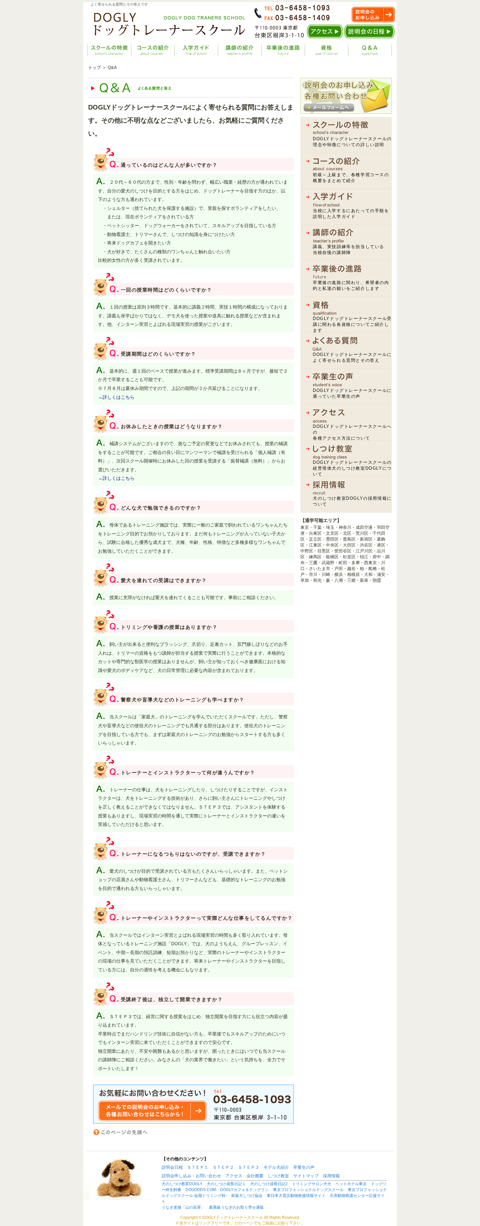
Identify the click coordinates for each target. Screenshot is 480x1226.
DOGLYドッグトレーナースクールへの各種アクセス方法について (352, 432)
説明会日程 (172, 1167)
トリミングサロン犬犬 (311, 1184)
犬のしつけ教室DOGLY (182, 1184)
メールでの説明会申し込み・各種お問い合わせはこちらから (193, 1104)
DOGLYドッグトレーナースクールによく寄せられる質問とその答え (352, 357)
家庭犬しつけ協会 (247, 1195)
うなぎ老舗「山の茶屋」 (183, 1207)
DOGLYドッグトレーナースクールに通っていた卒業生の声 (352, 393)
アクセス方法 (325, 31)
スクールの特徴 (105, 50)
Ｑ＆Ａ (364, 50)
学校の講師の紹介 (235, 50)
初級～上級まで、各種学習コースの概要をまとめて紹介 (351, 177)
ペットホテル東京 (351, 1184)
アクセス (233, 1175)
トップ (94, 67)
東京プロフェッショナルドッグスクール (308, 1189)
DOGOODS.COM (200, 1189)
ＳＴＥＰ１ (197, 1167)
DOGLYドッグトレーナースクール (165, 23)
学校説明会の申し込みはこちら (373, 14)
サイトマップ (306, 1175)
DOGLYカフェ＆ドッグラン (244, 1189)
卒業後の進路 (278, 50)
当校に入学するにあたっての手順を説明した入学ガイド (351, 213)
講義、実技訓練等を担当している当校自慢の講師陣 (348, 249)
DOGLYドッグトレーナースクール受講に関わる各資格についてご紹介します (352, 324)
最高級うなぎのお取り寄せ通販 (236, 1207)
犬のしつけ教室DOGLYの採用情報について (352, 501)
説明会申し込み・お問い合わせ (191, 1175)
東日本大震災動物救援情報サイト (296, 1195)
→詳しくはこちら (116, 397)
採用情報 (331, 1175)
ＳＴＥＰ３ (248, 1167)
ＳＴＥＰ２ (223, 1167)
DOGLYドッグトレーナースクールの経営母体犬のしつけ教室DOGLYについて (352, 468)
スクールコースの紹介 (148, 50)
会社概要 (255, 1175)
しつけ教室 (278, 1175)
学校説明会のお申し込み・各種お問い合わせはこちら (346, 96)
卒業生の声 (303, 1167)
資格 (321, 50)
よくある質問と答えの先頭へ (124, 1132)
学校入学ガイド (192, 50)
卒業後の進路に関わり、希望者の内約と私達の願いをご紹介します (351, 285)
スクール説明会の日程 (369, 31)
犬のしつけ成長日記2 (269, 1184)
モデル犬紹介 (276, 1167)
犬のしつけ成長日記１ (226, 1184)
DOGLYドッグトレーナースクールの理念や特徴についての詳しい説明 (352, 141)
